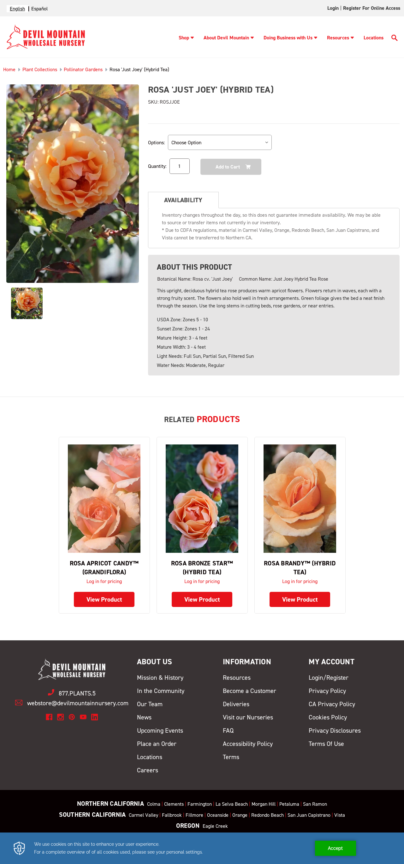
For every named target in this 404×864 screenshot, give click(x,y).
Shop (184, 37)
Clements (174, 804)
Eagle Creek (215, 826)
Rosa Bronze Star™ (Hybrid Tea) (202, 567)
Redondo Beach (267, 815)
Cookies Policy (328, 717)
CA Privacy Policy (332, 704)
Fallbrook (172, 815)
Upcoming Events (160, 730)
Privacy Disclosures (335, 730)
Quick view (104, 498)
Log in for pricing (104, 581)
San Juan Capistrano (309, 815)
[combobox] (17, 8)
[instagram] (60, 717)
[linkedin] (94, 717)
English (17, 8)
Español (39, 8)
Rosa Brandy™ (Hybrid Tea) (300, 567)
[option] (39, 8)
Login (333, 8)
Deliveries (236, 704)
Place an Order (156, 744)
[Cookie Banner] (202, 848)
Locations (373, 37)
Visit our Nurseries (248, 717)
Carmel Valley (143, 815)
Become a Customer (249, 691)
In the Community (160, 691)
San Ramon (315, 804)
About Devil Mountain (226, 37)
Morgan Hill (264, 804)
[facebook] (49, 717)
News (144, 717)
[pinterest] (71, 717)
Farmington (199, 804)
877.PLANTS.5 (77, 693)
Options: (156, 142)
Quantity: (157, 166)
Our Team (150, 704)
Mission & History (160, 677)
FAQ (228, 730)
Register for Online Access (371, 8)
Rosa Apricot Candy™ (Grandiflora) (104, 567)
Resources (338, 37)
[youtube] (83, 717)
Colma (153, 804)
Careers (147, 770)
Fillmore (194, 815)
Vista (339, 815)
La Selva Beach (232, 804)
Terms (231, 757)
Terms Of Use (326, 744)
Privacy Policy (327, 691)
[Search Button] (394, 39)
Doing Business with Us (288, 37)
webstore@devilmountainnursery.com (77, 703)
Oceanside (218, 815)
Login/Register (328, 677)
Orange (239, 815)
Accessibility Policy (248, 744)
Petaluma (289, 804)
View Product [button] (104, 599)
